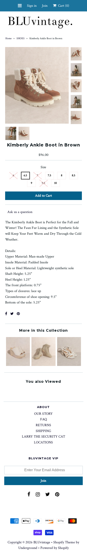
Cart (62, 5)
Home (8, 38)
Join (45, 5)
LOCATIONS (43, 442)
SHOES (21, 38)
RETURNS (43, 425)
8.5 (73, 175)
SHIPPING (43, 431)
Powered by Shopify (54, 548)
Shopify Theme (64, 542)
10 (55, 183)
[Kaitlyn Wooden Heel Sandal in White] (69, 365)
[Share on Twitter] (12, 314)
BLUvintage (41, 542)
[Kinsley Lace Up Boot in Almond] (43, 365)
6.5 (25, 175)
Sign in (32, 5)
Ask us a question (19, 212)
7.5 (49, 175)
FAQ (43, 419)
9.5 (43, 183)
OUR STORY (43, 413)
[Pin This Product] (18, 314)
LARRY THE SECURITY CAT (43, 436)
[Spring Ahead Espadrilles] (18, 365)
